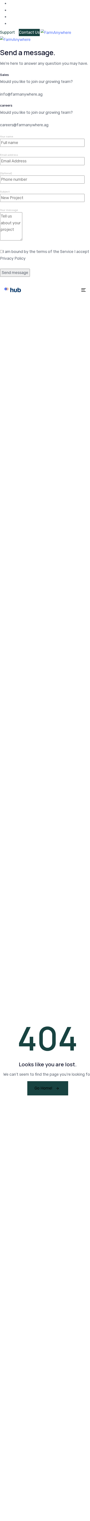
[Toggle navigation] (72, 290)
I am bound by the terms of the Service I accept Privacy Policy (44, 255)
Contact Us (29, 32)
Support (7, 32)
